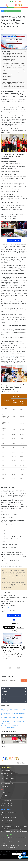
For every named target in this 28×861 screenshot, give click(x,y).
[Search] (26, 5)
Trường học (14, 691)
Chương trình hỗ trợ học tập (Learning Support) (13, 86)
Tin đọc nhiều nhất (9, 627)
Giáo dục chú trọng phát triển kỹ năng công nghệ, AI (14, 65)
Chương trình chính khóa (8, 74)
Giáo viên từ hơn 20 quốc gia (9, 60)
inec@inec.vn (9, 607)
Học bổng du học (14, 695)
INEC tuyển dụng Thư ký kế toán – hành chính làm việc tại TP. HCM (13, 714)
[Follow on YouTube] (26, 763)
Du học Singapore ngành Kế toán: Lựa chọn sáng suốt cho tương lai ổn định (13, 726)
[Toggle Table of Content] (24, 51)
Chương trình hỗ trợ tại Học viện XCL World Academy (13, 78)
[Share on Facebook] (10, 668)
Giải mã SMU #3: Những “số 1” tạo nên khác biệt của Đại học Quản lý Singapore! (13, 709)
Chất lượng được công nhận (9, 59)
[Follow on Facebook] (16, 763)
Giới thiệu (14, 701)
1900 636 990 (10, 1)
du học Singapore (10, 356)
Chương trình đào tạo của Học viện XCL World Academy (14, 72)
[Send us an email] (23, 763)
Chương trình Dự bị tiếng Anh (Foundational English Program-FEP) (14, 84)
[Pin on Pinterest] (17, 668)
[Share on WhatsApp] (8, 668)
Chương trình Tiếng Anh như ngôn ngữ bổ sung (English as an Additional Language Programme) (13, 81)
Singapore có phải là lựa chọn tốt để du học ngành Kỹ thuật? (12, 722)
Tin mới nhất (20, 627)
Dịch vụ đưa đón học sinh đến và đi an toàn (12, 67)
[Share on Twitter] (13, 668)
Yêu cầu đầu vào (7, 76)
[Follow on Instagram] (18, 763)
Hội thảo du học (14, 698)
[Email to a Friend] (15, 668)
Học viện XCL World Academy (12, 11)
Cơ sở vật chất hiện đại (8, 62)
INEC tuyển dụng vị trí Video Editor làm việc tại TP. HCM (13, 718)
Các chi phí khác (6, 87)
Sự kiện (14, 630)
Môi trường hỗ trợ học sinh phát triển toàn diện (13, 63)
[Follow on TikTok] (21, 763)
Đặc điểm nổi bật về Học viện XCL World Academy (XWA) (12, 54)
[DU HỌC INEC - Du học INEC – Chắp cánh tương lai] (14, 5)
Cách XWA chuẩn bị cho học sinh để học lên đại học (13, 70)
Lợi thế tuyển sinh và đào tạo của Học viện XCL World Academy (14, 57)
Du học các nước (14, 688)
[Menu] (2, 5)
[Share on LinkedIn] (20, 668)
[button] (24, 854)
